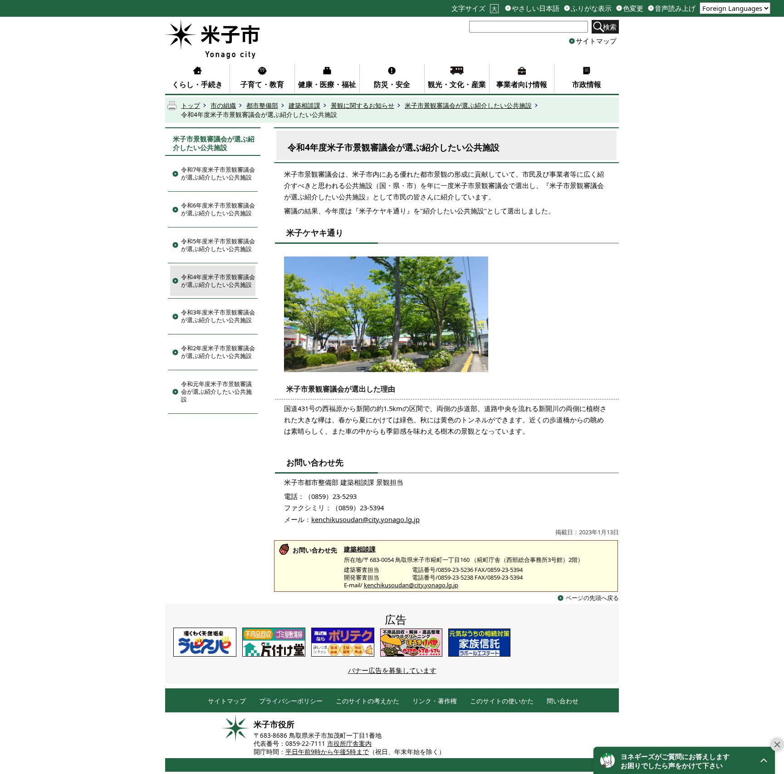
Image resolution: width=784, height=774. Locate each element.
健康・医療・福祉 (327, 84)
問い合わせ (562, 701)
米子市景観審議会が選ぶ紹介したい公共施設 (468, 106)
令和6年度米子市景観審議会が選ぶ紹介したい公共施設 (218, 209)
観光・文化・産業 (457, 84)
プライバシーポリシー (291, 701)
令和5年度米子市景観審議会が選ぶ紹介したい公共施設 (218, 245)
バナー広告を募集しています (392, 670)
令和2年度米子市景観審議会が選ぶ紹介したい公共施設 (218, 352)
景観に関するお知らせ (362, 106)
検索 (610, 26)
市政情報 (586, 84)
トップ (190, 106)
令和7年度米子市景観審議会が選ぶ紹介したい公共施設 (218, 173)
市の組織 (223, 106)
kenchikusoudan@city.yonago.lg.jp (365, 519)
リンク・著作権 (434, 701)
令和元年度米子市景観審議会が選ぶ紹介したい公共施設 (216, 391)
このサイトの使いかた (502, 701)
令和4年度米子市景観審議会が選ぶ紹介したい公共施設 (218, 281)
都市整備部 (262, 106)
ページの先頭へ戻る (592, 598)
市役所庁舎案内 (349, 744)
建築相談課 (304, 106)
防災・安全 (392, 84)
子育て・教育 (262, 84)
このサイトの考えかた (367, 701)
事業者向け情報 (521, 84)
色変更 (633, 8)
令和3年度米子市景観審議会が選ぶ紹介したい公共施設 (218, 316)
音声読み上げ (675, 8)
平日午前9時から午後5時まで (327, 752)
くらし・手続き (197, 84)
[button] (684, 760)
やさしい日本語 (535, 8)
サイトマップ (596, 40)
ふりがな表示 (591, 8)
